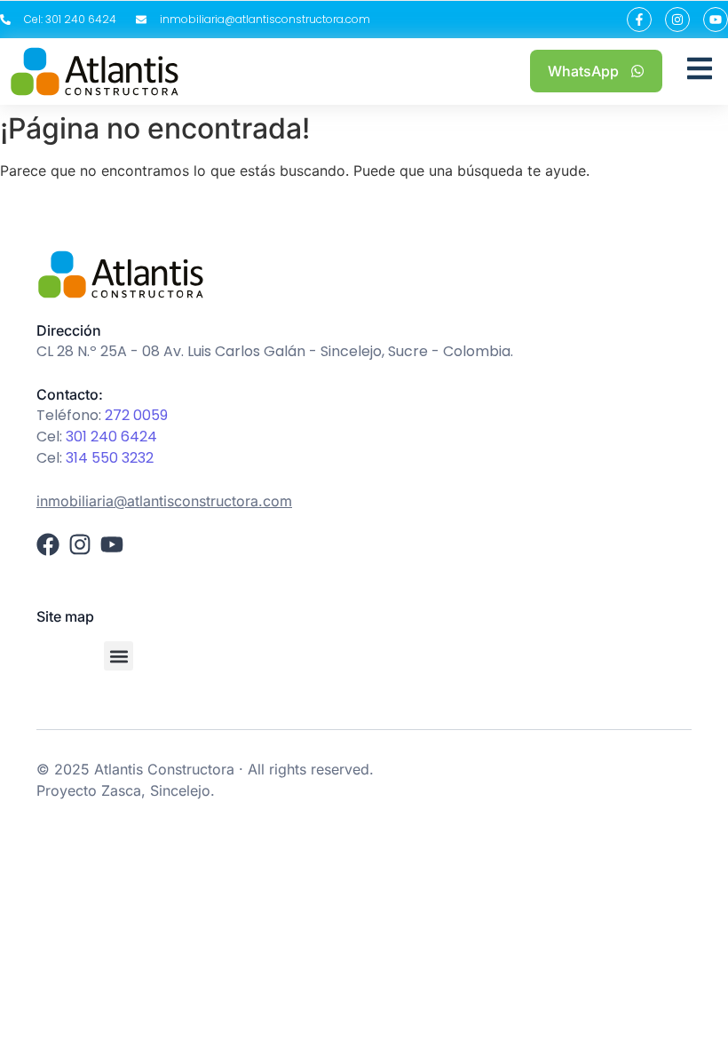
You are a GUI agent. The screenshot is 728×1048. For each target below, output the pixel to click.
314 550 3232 (110, 458)
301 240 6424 (111, 436)
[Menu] (699, 71)
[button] (118, 656)
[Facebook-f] (639, 19)
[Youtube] (715, 19)
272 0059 (136, 415)
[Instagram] (677, 19)
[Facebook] (47, 544)
